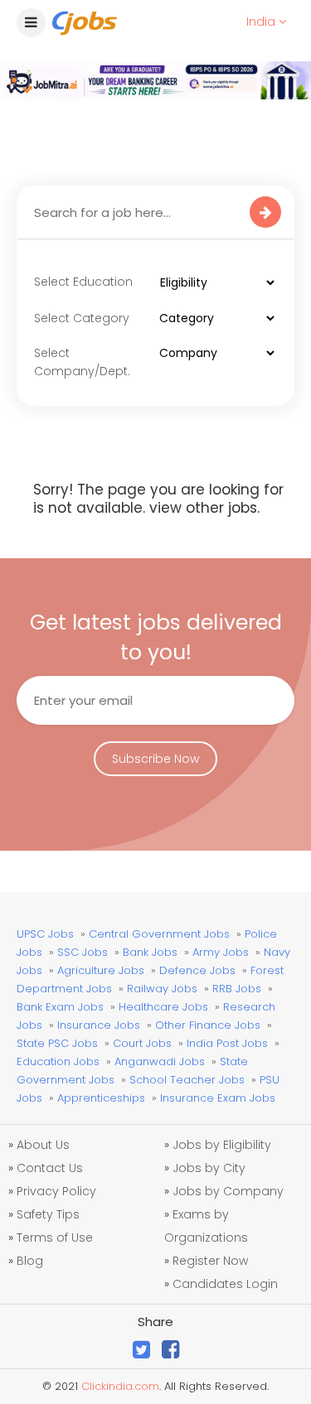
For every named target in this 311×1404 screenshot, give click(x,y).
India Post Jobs (227, 1043)
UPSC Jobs (45, 934)
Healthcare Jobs (163, 1007)
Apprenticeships (101, 1098)
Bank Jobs (150, 952)
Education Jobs (58, 1061)
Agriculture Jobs (100, 970)
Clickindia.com (120, 1386)
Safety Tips (48, 1214)
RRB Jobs (236, 988)
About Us (43, 1144)
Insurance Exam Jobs (217, 1098)
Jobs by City (209, 1168)
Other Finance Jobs (207, 1025)
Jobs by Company (228, 1191)
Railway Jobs (162, 988)
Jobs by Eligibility (222, 1144)
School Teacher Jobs (187, 1080)
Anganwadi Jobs (159, 1061)
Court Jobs (142, 1043)
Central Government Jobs (159, 934)
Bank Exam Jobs (60, 1007)
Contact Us (50, 1168)
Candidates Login (225, 1284)
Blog (30, 1260)
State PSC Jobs (57, 1043)
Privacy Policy (56, 1191)
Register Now (210, 1260)
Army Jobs (220, 952)
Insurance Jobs (98, 1025)
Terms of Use (55, 1237)
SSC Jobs (82, 952)
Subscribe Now (155, 758)
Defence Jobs (197, 970)
